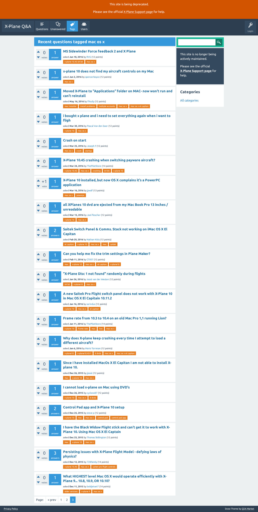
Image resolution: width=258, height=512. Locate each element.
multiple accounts (107, 106)
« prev (52, 499)
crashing (96, 171)
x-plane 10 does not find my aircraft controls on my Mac (108, 71)
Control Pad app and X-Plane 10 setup (93, 407)
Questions (42, 29)
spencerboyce (92, 77)
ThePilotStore (94, 166)
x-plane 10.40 (71, 467)
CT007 (90, 259)
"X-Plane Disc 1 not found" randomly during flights (104, 273)
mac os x (91, 62)
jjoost (90, 373)
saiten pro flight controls (104, 467)
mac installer (70, 106)
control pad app (119, 418)
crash (78, 151)
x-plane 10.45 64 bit (74, 62)
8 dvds (98, 353)
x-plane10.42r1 (84, 353)
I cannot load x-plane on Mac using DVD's (96, 387)
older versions (71, 491)
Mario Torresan (93, 348)
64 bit (107, 171)
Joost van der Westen (98, 279)
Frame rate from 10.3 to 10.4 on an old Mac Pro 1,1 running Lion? (114, 318)
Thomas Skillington (96, 437)
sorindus (91, 304)
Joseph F (91, 146)
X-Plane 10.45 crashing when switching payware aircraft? (109, 160)
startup (88, 151)
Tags (72, 29)
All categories (189, 100)
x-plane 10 (69, 131)
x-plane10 (114, 264)
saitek (113, 244)
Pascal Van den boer (97, 126)
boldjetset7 (93, 486)
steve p (90, 413)
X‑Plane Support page (138, 11)
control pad (102, 418)
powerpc (80, 195)
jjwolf (90, 190)
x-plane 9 (85, 491)
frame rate (83, 328)
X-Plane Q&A (18, 26)
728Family (92, 462)
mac (105, 244)
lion (101, 328)
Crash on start (74, 140)
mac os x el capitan (139, 106)
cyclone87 (92, 393)
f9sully (90, 101)
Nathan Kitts (93, 239)
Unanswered (57, 29)
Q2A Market (248, 508)
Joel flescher (93, 215)
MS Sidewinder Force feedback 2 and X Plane (99, 51)
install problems (87, 106)
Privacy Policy (11, 509)
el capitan (69, 244)
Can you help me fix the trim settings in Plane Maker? (106, 253)
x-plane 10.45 (71, 171)
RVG (89, 57)
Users (84, 29)
